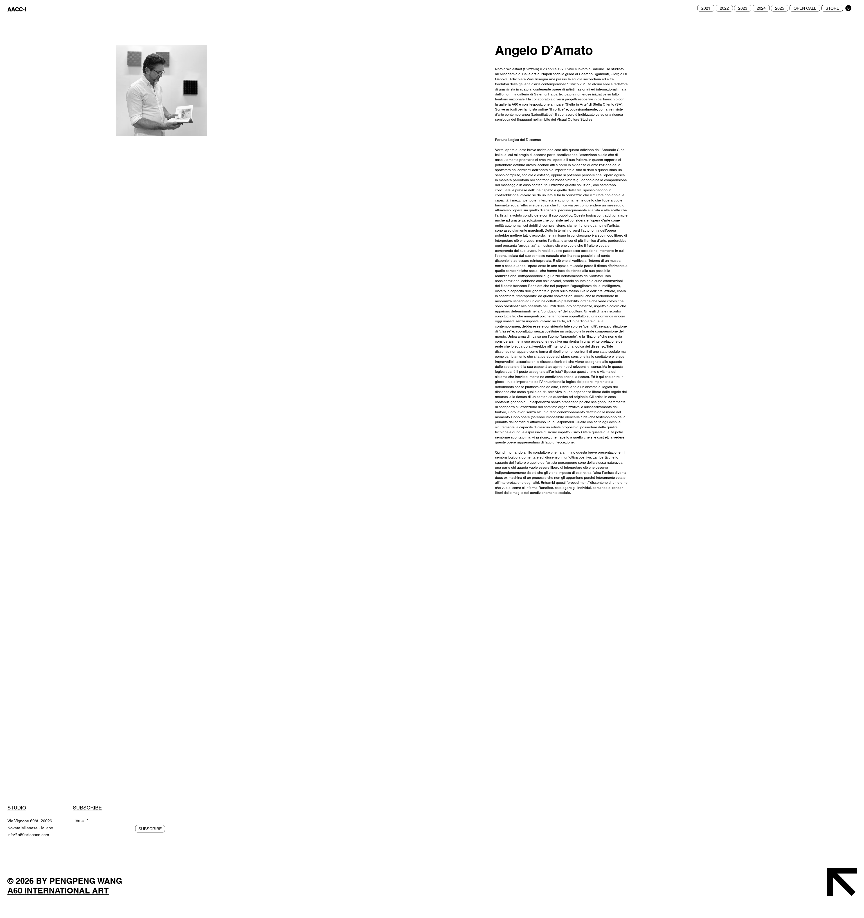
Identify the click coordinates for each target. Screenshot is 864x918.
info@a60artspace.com (28, 834)
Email (80, 821)
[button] (848, 8)
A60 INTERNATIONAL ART (58, 890)
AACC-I (16, 9)
